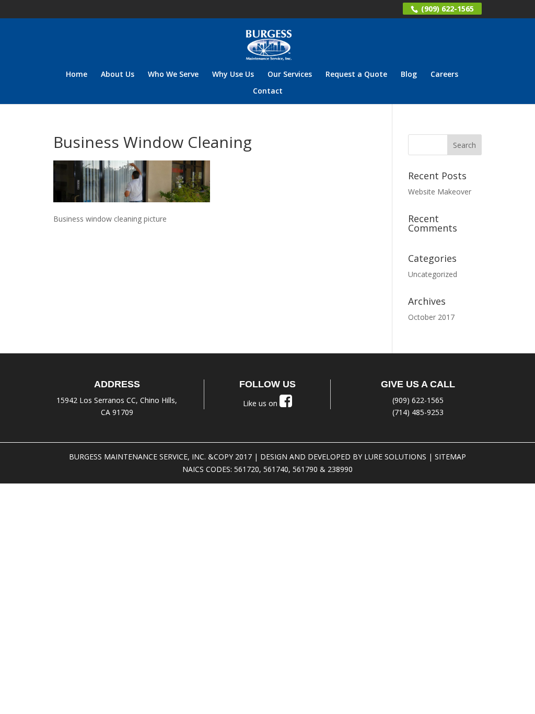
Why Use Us (233, 75)
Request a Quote (356, 75)
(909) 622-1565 (446, 9)
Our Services (290, 75)
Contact (268, 91)
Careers (444, 75)
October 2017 (431, 317)
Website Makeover (439, 192)
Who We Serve (173, 75)
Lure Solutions (395, 457)
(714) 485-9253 (418, 412)
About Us (117, 75)
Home (76, 75)
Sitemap (450, 457)
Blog (409, 75)
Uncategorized (432, 274)
